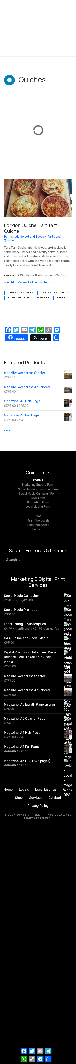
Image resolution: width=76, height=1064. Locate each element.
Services (35, 798)
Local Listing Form (38, 506)
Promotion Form (38, 502)
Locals (24, 789)
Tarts (61, 297)
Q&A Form (38, 498)
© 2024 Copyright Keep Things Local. (35, 815)
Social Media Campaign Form (38, 493)
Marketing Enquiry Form (38, 485)
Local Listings (45, 789)
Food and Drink (19, 297)
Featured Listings (55, 292)
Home (8, 789)
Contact (38, 529)
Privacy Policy (38, 806)
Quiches (43, 297)
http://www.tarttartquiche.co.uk (33, 282)
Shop (38, 516)
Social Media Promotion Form (38, 489)
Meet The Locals (38, 520)
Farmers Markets (21, 292)
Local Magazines (38, 525)
